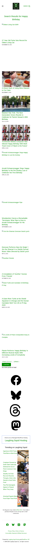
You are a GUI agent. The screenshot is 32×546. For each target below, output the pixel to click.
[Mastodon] (16, 431)
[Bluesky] (16, 401)
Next (17, 361)
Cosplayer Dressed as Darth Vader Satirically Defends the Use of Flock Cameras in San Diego (9, 467)
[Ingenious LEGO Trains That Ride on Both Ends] (23, 455)
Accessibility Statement (11, 533)
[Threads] (16, 416)
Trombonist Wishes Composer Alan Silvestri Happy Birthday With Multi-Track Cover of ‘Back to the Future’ (14, 144)
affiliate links (19, 510)
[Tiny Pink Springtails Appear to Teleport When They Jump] (23, 489)
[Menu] (2, 6)
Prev (4, 361)
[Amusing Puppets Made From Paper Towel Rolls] (23, 500)
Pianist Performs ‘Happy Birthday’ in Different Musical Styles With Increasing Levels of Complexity (15, 353)
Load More (6, 364)
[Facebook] (16, 386)
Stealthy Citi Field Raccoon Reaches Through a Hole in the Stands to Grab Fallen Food (9, 478)
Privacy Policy (11, 531)
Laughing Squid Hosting (16, 440)
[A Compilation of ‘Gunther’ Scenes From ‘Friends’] (16, 265)
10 (14, 361)
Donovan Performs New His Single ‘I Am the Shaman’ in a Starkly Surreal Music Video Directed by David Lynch (15, 249)
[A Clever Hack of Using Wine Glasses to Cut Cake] (16, 79)
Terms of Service (20, 531)
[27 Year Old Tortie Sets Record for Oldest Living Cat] (16, 31)
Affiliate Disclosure (22, 533)
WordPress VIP (25, 539)
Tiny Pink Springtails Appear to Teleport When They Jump (9, 487)
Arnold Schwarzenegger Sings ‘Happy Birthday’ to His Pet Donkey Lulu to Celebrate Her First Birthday (15, 170)
